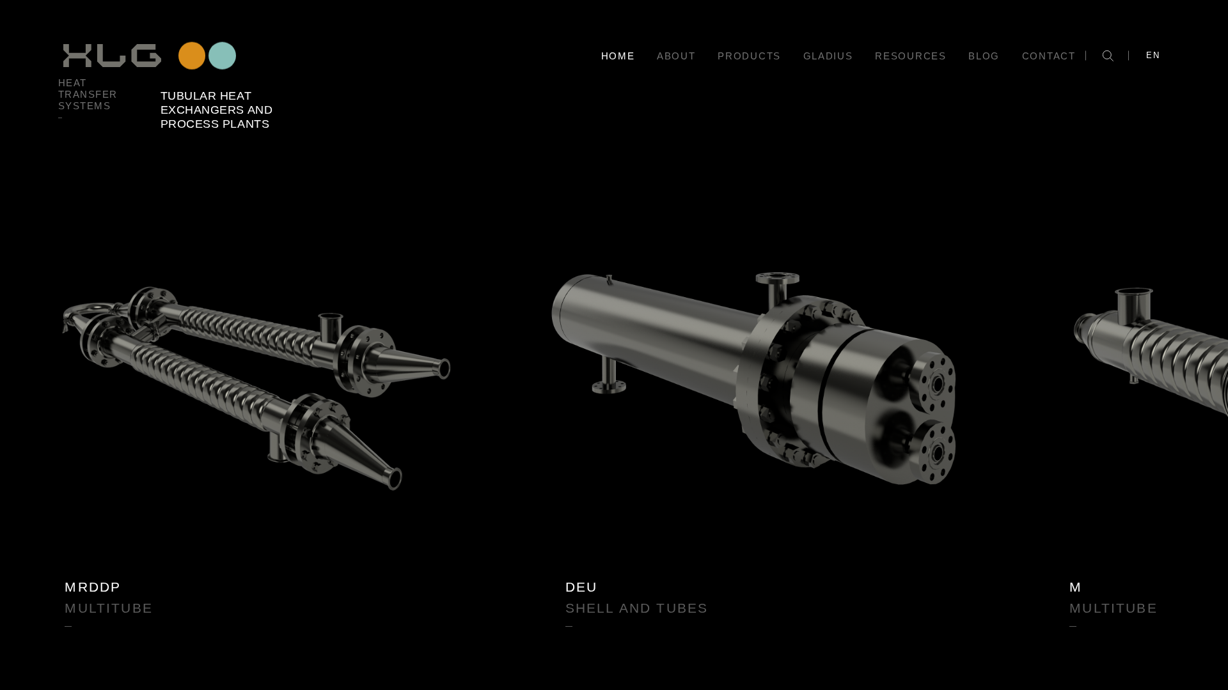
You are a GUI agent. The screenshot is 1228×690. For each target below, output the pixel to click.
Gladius (828, 55)
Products (749, 55)
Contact (1049, 55)
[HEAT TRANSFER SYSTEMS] (148, 55)
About (676, 55)
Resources (911, 55)
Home (618, 55)
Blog (984, 55)
